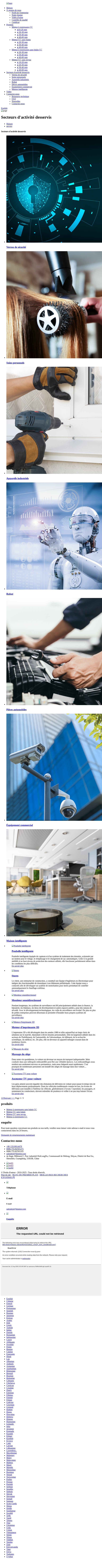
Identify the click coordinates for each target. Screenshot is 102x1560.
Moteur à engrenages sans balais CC (27, 50)
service (9, 126)
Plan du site (6, 1175)
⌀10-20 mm (22, 30)
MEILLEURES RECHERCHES (54, 1175)
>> (13, 1098)
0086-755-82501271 (15, 1149)
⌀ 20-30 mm (22, 32)
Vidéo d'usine (17, 17)
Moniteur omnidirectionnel (26, 1000)
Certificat (15, 22)
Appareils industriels (20, 79)
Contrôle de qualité (20, 20)
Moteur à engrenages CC (22, 27)
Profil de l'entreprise (20, 13)
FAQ (14, 99)
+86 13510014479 (14, 1146)
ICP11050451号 (8, 1177)
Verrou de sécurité (19, 75)
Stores (15, 975)
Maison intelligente (20, 89)
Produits (9, 25)
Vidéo (8, 92)
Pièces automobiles (20, 84)
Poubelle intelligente (22, 951)
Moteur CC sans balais (21, 40)
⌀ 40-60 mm (22, 37)
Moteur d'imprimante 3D (25, 1027)
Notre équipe (17, 15)
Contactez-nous (12, 94)
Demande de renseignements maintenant (18, 1135)
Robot (14, 82)
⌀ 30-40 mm (22, 35)
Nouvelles (16, 101)
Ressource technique (20, 96)
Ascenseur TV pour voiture (26, 1078)
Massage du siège (21, 1054)
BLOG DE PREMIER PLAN (25, 1175)
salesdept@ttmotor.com (16, 1154)
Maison (9, 8)
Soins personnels (19, 77)
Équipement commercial (22, 87)
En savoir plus (18, 966)
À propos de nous (13, 10)
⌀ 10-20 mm (22, 62)
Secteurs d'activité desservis (17, 72)
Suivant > (8, 1098)
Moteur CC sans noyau (21, 60)
